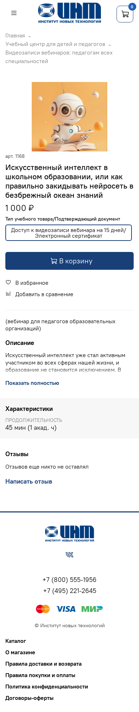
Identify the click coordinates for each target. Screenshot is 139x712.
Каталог (15, 640)
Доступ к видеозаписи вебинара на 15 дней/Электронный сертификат (68, 232)
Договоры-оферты (29, 697)
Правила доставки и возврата (43, 663)
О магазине (20, 652)
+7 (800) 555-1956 (69, 580)
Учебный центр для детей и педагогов (55, 43)
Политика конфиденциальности (46, 686)
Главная (15, 35)
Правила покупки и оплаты (40, 675)
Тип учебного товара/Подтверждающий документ (62, 219)
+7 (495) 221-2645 (69, 591)
